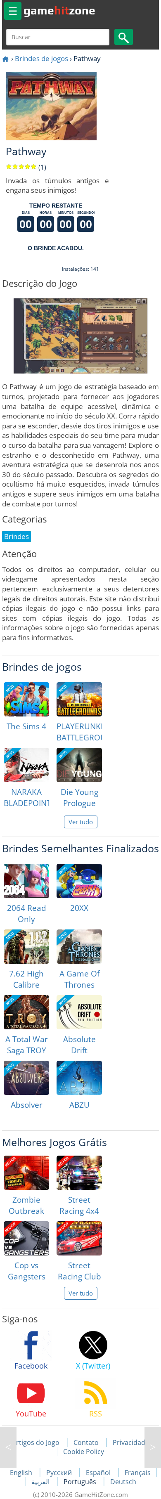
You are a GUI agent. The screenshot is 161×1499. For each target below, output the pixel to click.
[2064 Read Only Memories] (26, 881)
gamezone (59, 10)
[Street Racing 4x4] (79, 1173)
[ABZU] (79, 1078)
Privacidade (131, 1442)
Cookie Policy (83, 1451)
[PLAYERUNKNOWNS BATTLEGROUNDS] (79, 699)
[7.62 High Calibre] (26, 946)
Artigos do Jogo (35, 1442)
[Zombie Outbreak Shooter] (26, 1173)
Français (138, 1472)
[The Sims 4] (26, 699)
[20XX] (79, 881)
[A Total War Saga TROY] (26, 1012)
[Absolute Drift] (79, 1012)
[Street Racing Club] (79, 1238)
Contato (86, 1442)
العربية (41, 1481)
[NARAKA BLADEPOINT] (26, 765)
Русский (59, 1472)
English (22, 1472)
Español (99, 1472)
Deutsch (123, 1481)
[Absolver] (26, 1078)
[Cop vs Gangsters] (26, 1238)
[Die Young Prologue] (79, 765)
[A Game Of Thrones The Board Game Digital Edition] (79, 946)
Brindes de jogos (41, 58)
